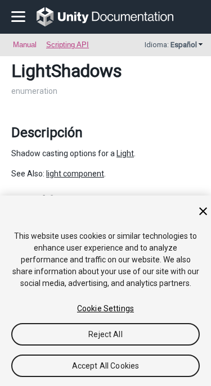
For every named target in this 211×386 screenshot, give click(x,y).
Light (125, 153)
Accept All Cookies (106, 365)
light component (75, 173)
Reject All (105, 334)
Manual (25, 44)
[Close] (203, 211)
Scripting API (67, 44)
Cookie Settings (105, 308)
